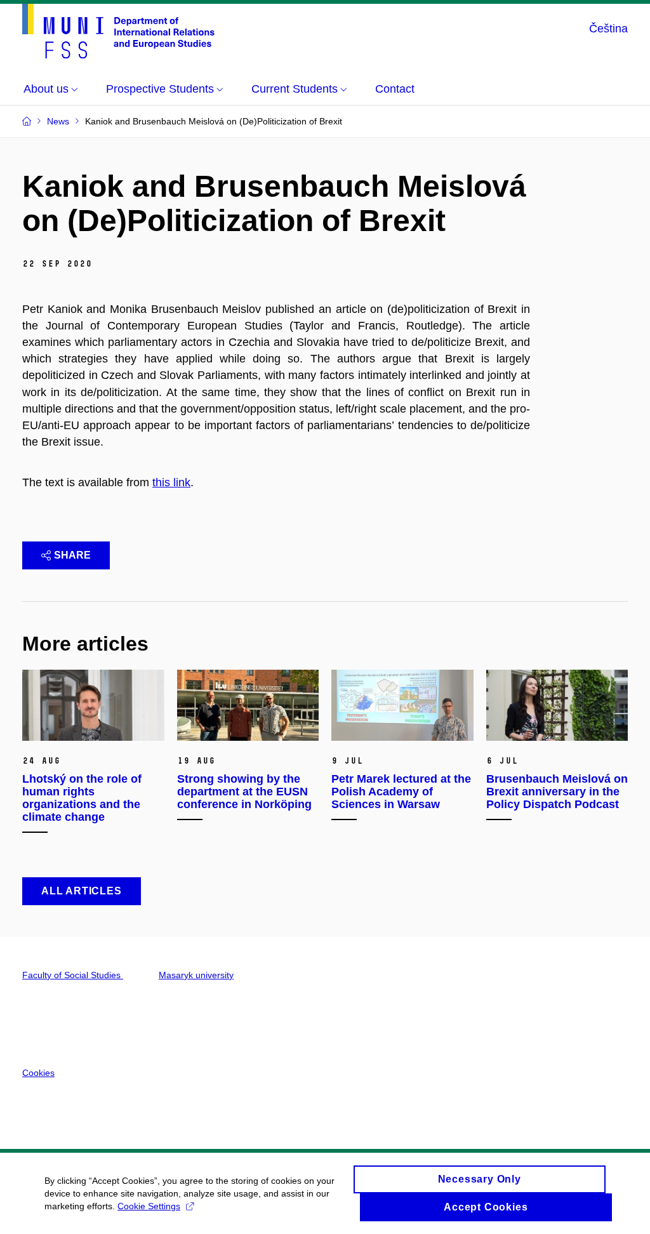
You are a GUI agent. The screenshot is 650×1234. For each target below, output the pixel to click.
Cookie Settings (148, 1206)
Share (72, 555)
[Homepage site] (118, 31)
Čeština (608, 28)
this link (171, 482)
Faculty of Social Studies (72, 975)
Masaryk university (196, 975)
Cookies (38, 1073)
